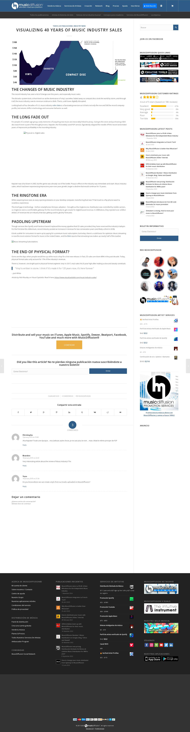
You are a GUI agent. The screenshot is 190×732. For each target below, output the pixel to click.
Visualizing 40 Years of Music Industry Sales (69, 30)
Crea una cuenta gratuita (21, 625)
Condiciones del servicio (21, 605)
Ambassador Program (20, 641)
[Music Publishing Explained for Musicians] (188, 366)
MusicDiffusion (84, 396)
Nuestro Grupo (17, 597)
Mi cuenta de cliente (19, 585)
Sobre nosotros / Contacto (22, 589)
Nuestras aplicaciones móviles (24, 601)
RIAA (69, 236)
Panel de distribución (20, 622)
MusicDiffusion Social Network (23, 654)
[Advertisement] (69, 301)
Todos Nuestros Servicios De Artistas (26, 637)
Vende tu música (18, 630)
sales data (56, 105)
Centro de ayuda (18, 593)
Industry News (80, 26)
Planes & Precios (18, 633)
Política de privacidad (20, 609)
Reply (24, 445)
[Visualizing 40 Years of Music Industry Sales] (69, 63)
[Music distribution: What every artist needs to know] (2, 366)
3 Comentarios (67, 396)
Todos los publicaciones (63, 26)
